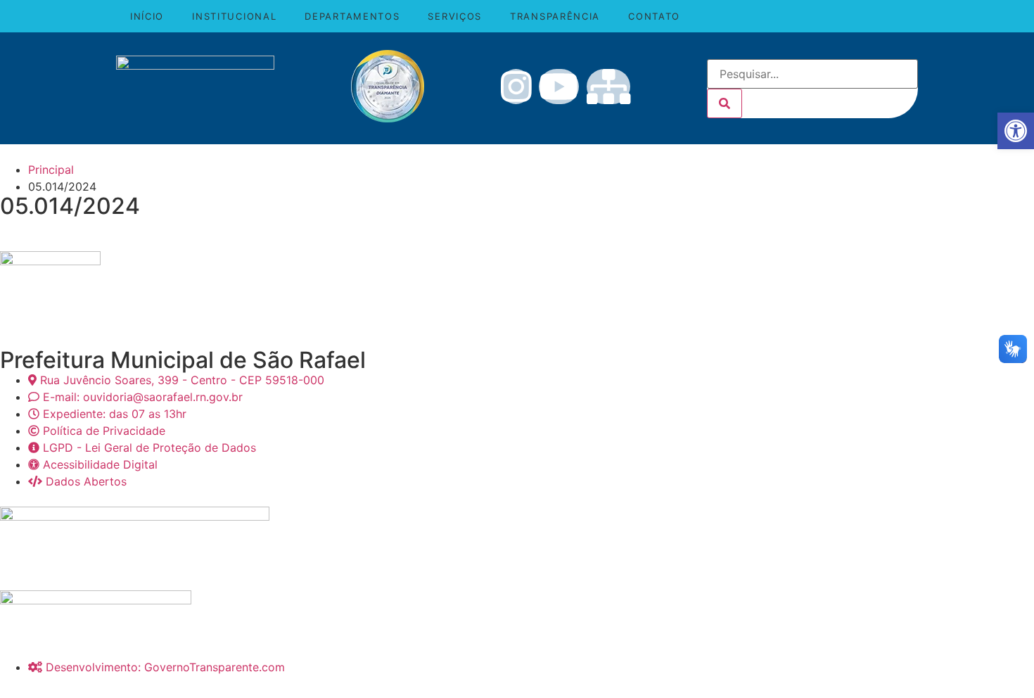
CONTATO (654, 16)
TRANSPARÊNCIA (555, 16)
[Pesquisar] (724, 103)
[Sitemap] (609, 86)
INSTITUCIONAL (234, 16)
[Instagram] (516, 86)
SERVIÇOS (455, 16)
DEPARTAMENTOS (352, 16)
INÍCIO (147, 16)
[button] (1015, 131)
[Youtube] (558, 86)
